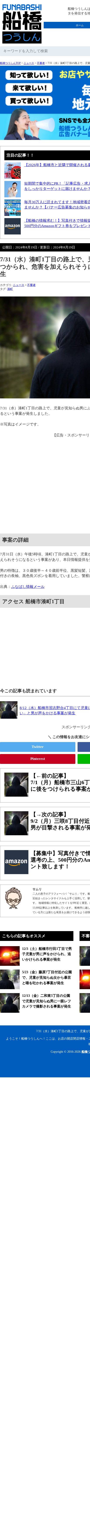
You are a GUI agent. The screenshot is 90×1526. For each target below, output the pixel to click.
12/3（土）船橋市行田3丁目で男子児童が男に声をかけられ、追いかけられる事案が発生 (47, 954)
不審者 (41, 63)
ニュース (29, 63)
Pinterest (37, 759)
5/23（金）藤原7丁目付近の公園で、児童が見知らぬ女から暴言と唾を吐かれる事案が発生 (47, 977)
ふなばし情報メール (28, 587)
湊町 (10, 289)
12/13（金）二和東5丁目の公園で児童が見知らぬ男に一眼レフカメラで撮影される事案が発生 (46, 1001)
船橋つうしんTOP (10, 63)
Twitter (38, 747)
